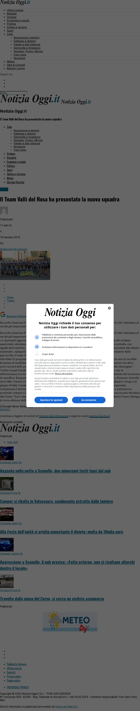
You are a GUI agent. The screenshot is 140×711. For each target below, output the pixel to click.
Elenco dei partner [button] (64, 373)
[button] (70, 354)
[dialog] (70, 355)
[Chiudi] (109, 308)
